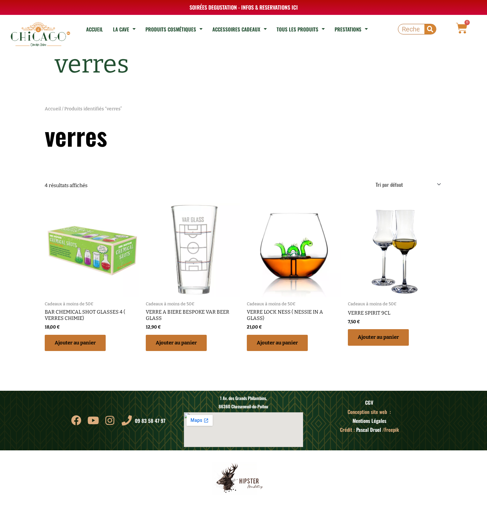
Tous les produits (297, 29)
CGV (369, 402)
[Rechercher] (430, 29)
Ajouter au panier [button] (75, 343)
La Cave (121, 29)
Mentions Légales (369, 420)
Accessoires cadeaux (236, 29)
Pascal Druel (368, 429)
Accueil (94, 29)
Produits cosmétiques (170, 29)
